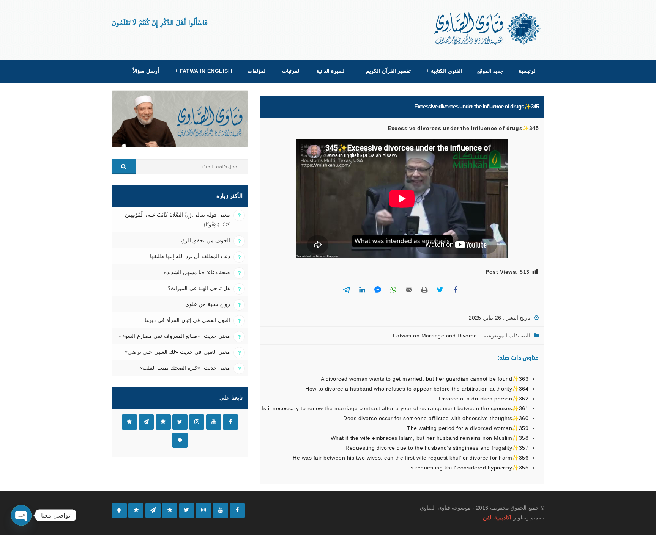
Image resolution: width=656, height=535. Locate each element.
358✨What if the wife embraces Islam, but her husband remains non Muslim (429, 438)
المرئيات (291, 71)
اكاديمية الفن (497, 518)
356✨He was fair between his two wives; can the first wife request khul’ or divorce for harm (410, 458)
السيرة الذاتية (331, 71)
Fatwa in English (203, 71)
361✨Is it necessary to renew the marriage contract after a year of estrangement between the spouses (395, 408)
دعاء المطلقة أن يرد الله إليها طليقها (190, 256)
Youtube (213, 422)
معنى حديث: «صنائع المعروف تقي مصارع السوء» (174, 336)
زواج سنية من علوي (207, 304)
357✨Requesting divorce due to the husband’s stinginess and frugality (436, 448)
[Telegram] (153, 510)
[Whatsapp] (136, 510)
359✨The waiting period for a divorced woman (467, 428)
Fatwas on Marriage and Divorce (435, 336)
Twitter (180, 422)
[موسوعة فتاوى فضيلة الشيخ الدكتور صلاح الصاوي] (488, 28)
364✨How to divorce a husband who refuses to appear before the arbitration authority (416, 389)
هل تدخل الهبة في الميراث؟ (199, 288)
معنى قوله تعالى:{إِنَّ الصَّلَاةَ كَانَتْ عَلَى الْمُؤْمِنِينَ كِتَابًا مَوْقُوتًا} (177, 219)
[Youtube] (220, 510)
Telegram (146, 422)
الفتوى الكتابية (444, 71)
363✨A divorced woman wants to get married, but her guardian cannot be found (424, 379)
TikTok (163, 422)
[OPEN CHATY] (21, 515)
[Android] (119, 510)
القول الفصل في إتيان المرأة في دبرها (187, 320)
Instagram (196, 422)
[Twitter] (186, 510)
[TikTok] (169, 510)
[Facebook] (237, 510)
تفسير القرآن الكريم (386, 71)
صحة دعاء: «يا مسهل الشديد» (197, 272)
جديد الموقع (490, 71)
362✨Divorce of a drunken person (483, 398)
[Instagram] (203, 510)
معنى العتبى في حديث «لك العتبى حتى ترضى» (177, 352)
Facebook (230, 422)
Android (180, 440)
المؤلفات (257, 71)
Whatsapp (129, 422)
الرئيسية (528, 71)
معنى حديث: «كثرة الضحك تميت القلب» (185, 368)
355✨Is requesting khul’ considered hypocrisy (468, 467)
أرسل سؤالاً (146, 71)
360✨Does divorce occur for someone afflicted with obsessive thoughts (435, 418)
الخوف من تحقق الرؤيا (204, 240)
